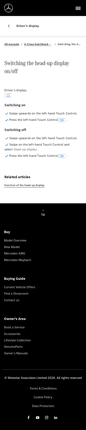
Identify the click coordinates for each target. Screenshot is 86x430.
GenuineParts (13, 347)
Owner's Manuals (16, 353)
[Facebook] (28, 417)
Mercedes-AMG (14, 253)
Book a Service (14, 327)
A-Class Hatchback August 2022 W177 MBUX (38, 44)
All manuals (11, 44)
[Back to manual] (10, 26)
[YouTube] (37, 417)
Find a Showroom (16, 293)
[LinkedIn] (55, 417)
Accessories (12, 334)
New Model (12, 247)
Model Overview (15, 240)
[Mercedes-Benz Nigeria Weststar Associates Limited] (8, 8)
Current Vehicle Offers (19, 287)
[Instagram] (46, 417)
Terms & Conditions (43, 388)
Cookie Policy (43, 397)
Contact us (11, 300)
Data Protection (43, 406)
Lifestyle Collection (17, 340)
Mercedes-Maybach (17, 260)
